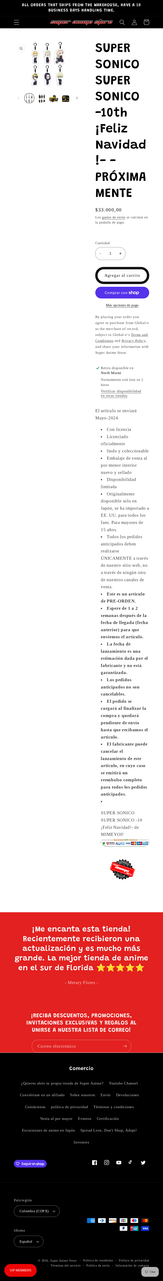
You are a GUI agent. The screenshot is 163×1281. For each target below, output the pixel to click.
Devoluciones (127, 1095)
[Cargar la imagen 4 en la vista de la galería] (65, 98)
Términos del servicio (66, 1265)
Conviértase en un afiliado (42, 1095)
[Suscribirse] (125, 1046)
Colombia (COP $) (34, 1211)
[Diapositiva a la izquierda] (18, 98)
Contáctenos (35, 1107)
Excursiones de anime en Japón (48, 1130)
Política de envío (98, 1265)
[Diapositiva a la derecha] (77, 98)
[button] (16, 22)
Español (26, 1241)
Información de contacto (132, 1265)
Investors (81, 1142)
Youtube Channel (123, 1083)
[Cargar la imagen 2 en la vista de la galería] (41, 98)
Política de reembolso (98, 1260)
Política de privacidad (134, 1260)
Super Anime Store (63, 1260)
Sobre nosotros (82, 1095)
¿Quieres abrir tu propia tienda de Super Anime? (62, 1083)
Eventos (84, 1118)
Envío (106, 1095)
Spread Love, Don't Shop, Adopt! (108, 1130)
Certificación (108, 1118)
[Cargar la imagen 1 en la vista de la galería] (29, 98)
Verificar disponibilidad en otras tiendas (121, 393)
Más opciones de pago (122, 305)
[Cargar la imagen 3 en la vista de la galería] (53, 98)
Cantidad (102, 243)
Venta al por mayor (56, 1118)
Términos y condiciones (113, 1107)
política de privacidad (69, 1107)
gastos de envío (114, 217)
